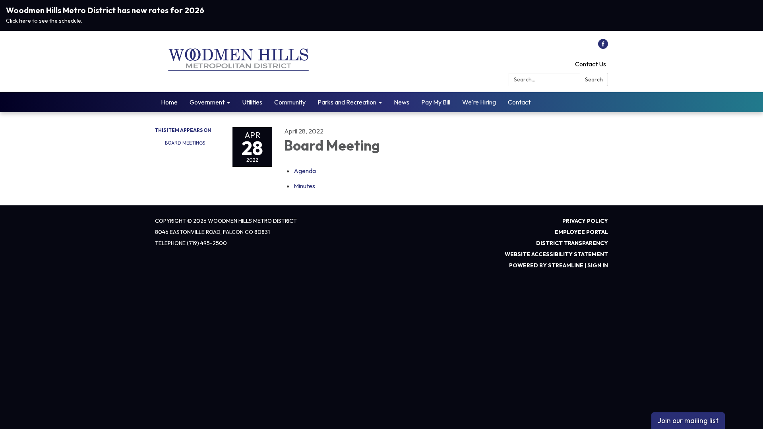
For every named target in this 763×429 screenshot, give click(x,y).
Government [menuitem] (207, 102)
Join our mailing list (688, 420)
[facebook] (603, 46)
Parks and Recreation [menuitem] (347, 102)
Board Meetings (185, 143)
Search (594, 79)
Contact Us (590, 64)
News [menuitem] (401, 102)
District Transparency (572, 243)
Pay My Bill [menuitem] (435, 102)
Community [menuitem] (290, 102)
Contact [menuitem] (519, 102)
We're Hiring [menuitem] (479, 102)
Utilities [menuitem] (252, 102)
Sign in (597, 265)
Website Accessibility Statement (556, 254)
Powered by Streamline (546, 265)
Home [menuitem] (169, 102)
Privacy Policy (585, 220)
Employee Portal (581, 232)
